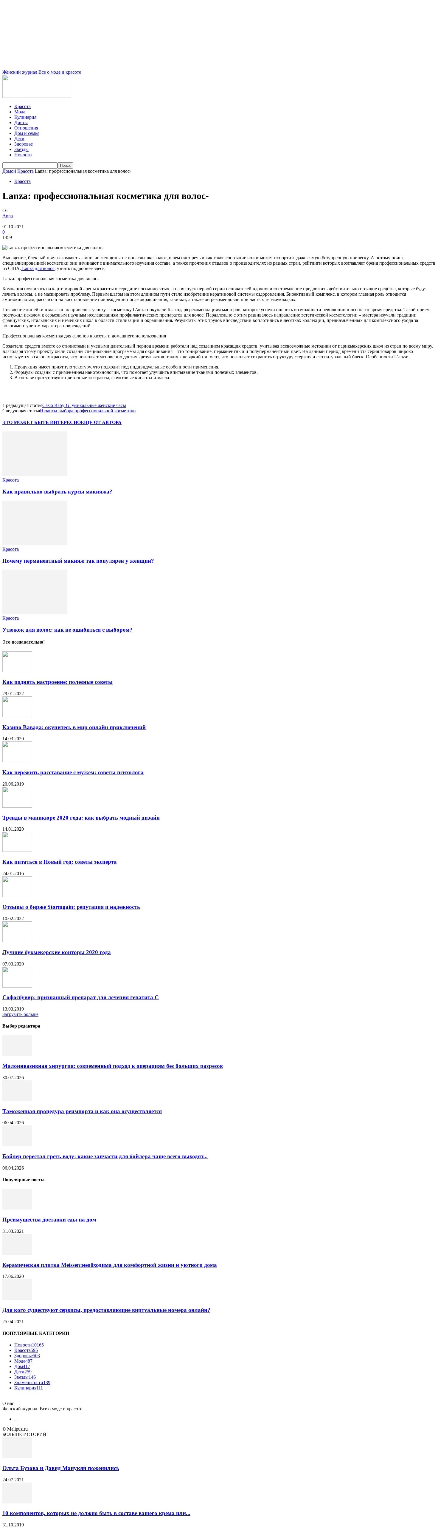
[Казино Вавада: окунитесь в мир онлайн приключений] (17, 715)
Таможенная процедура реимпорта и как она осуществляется (82, 1111)
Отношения (26, 127)
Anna (7, 215)
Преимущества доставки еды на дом (49, 1219)
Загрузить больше (20, 1014)
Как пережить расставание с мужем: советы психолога (73, 772)
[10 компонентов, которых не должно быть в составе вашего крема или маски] (17, 1501)
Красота (22, 106)
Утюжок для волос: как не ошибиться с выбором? (67, 630)
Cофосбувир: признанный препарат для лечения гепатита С (80, 997)
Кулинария (25, 117)
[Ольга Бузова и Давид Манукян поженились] (17, 1456)
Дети (19, 138)
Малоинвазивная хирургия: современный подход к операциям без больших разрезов (112, 1066)
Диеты (21, 122)
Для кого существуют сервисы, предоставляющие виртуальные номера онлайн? (106, 1310)
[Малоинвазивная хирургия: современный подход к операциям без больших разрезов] (17, 1054)
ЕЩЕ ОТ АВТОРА (101, 422)
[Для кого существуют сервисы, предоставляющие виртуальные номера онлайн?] (17, 1298)
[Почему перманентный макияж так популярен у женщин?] (34, 543)
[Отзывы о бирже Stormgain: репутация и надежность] (17, 895)
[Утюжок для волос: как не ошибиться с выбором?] (34, 612)
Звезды (21, 149)
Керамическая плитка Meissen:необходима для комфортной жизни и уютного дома (109, 1265)
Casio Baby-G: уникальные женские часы (84, 405)
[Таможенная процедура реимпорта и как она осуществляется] (17, 1099)
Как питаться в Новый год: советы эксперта (59, 862)
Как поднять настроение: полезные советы (57, 682)
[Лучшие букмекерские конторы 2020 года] (17, 940)
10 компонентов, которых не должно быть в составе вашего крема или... (96, 1513)
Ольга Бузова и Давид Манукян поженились (60, 1468)
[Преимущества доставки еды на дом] (17, 1207)
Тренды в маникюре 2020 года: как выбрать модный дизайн (81, 818)
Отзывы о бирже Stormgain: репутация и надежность (71, 907)
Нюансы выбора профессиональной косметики (88, 410)
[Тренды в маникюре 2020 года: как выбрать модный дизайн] (17, 806)
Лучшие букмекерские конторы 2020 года (56, 952)
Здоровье (23, 143)
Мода (19, 111)
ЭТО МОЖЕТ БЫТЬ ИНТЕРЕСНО (41, 422)
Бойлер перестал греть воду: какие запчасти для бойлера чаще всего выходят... (105, 1156)
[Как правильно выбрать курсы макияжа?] (34, 474)
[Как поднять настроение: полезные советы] (17, 670)
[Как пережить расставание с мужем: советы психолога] (17, 760)
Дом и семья (26, 133)
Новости (23, 154)
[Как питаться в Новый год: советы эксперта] (17, 850)
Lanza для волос (38, 268)
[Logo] (36, 96)
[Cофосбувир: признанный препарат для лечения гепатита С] (17, 985)
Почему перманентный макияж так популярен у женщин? (78, 561)
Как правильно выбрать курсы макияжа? (57, 491)
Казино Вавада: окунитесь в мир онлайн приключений (74, 727)
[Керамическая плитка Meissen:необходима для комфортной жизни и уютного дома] (17, 1253)
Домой (9, 171)
